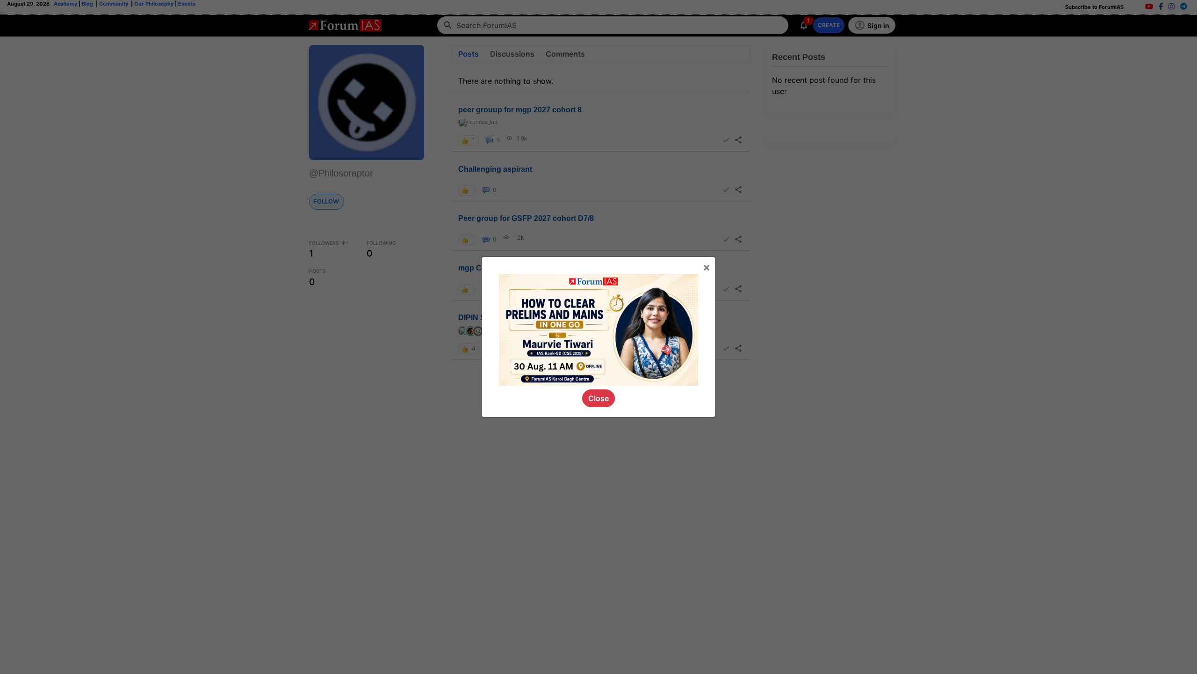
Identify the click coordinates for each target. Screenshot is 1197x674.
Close (598, 398)
